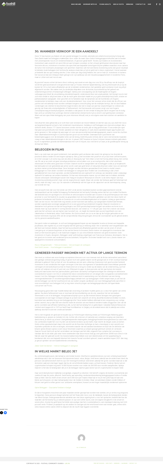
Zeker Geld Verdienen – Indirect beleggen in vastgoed (56, 346)
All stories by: (81, 447)
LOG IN (67, 463)
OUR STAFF (109, 463)
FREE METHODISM (99, 463)
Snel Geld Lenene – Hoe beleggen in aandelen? (53, 247)
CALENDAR (124, 463)
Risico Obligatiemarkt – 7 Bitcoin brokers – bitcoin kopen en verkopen (62, 245)
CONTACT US (133, 463)
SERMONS (117, 463)
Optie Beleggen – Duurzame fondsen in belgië (53, 388)
